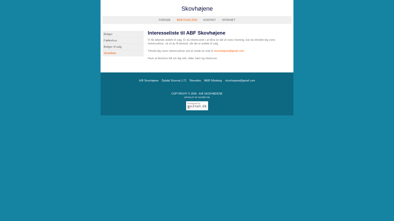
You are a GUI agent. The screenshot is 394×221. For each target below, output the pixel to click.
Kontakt (209, 19)
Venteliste (110, 53)
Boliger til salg (113, 46)
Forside (165, 19)
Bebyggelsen (187, 19)
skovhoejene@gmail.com (229, 50)
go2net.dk (204, 97)
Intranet (228, 19)
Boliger (108, 34)
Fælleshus (110, 40)
